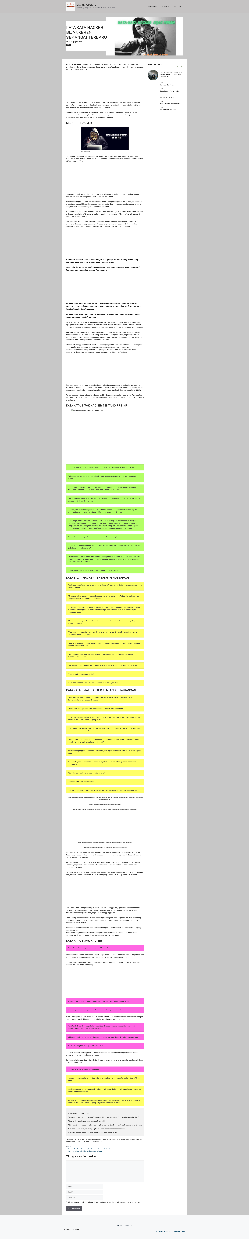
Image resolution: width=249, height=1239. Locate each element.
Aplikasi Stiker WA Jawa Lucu (170, 103)
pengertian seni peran (168, 97)
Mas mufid (69, 42)
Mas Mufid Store (86, 5)
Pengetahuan (152, 6)
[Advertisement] (105, 86)
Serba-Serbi (165, 6)
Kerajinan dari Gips (167, 85)
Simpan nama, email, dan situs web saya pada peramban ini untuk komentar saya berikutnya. (104, 1202)
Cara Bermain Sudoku (168, 109)
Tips (174, 6)
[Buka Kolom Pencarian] (180, 6)
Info (68, 45)
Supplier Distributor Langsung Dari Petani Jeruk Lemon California (89, 1149)
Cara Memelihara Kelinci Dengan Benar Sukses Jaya (85, 1151)
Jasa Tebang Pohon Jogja (169, 91)
